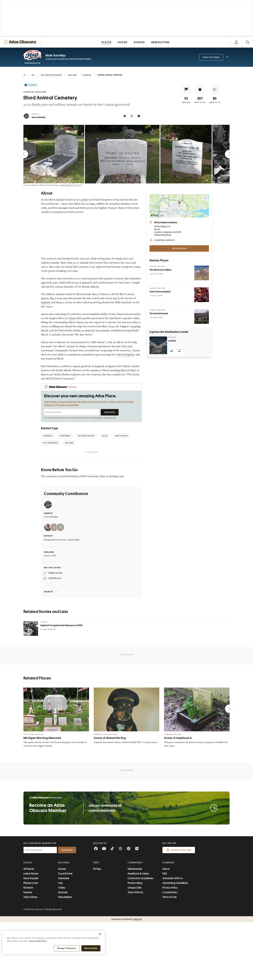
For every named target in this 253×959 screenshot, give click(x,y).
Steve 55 (60, 540)
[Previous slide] (24, 154)
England (45, 302)
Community (135, 862)
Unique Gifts (134, 887)
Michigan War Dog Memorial (42, 738)
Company (168, 862)
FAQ (164, 873)
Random (28, 887)
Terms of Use (111, 418)
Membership (135, 869)
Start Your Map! (211, 57)
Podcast (62, 892)
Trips (96, 862)
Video (61, 887)
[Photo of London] (158, 345)
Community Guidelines (140, 878)
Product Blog (135, 883)
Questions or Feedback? (126, 919)
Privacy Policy (98, 418)
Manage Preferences (66, 948)
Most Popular (31, 878)
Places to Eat (30, 883)
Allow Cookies (91, 948)
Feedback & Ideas (138, 873)
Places (27, 862)
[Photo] (201, 273)
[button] (186, 89)
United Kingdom (125, 355)
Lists (60, 883)
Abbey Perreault (49, 629)
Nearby (27, 892)
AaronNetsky (51, 517)
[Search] (247, 42)
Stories (62, 869)
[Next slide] (229, 154)
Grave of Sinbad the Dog (110, 738)
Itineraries (63, 878)
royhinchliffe (73, 540)
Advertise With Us (172, 878)
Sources (48, 592)
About (166, 869)
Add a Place (30, 897)
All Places (28, 869)
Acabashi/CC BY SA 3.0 (70, 185)
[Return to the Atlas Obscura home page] (20, 42)
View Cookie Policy (38, 941)
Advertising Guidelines (175, 883)
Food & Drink (65, 873)
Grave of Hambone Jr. (178, 738)
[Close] (100, 934)
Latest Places (30, 873)
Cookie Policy (170, 892)
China (71, 318)
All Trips (97, 869)
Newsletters (65, 897)
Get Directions (179, 248)
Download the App (181, 850)
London (83, 200)
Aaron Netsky (39, 117)
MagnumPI (49, 540)
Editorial (64, 862)
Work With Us (135, 892)
